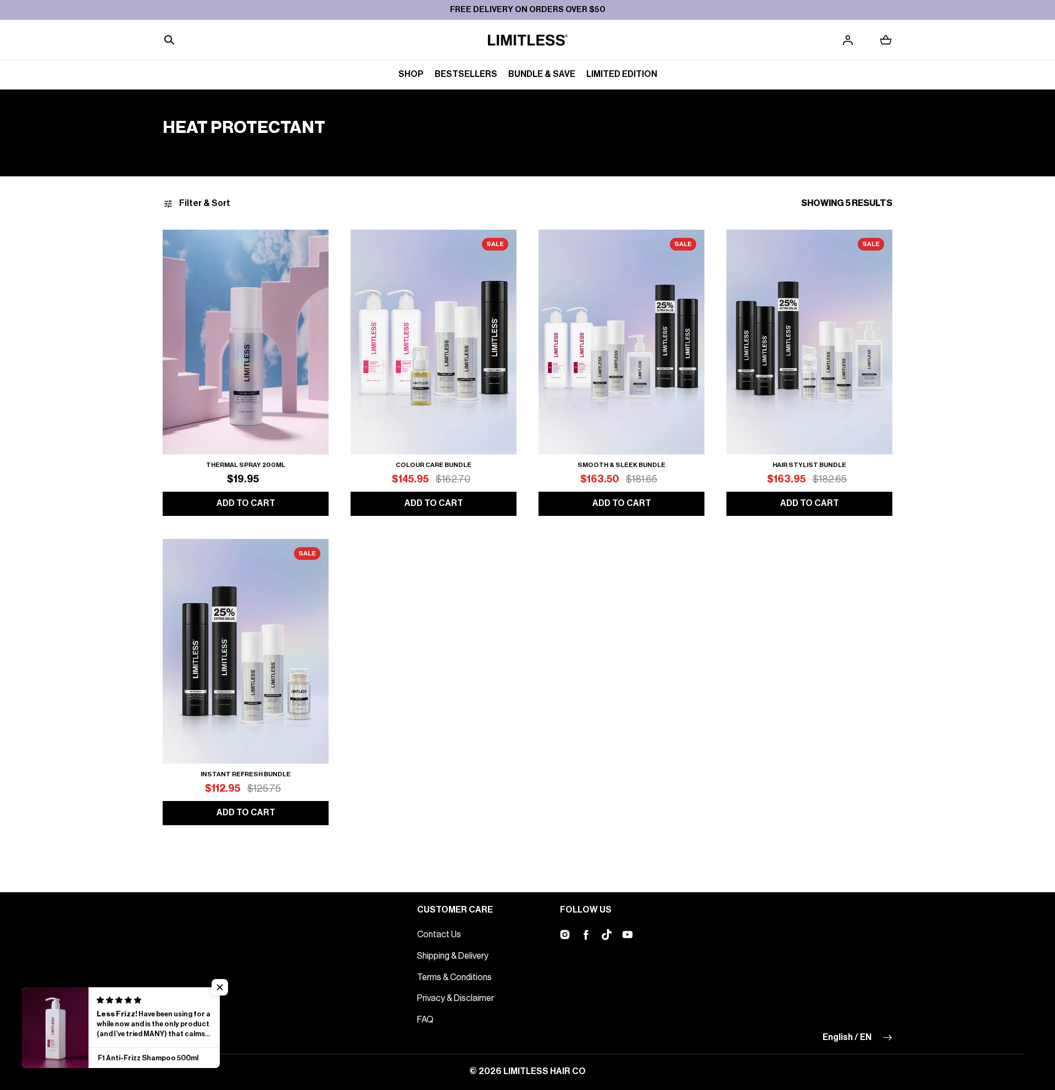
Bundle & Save (541, 74)
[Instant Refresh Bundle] (246, 651)
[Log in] (847, 40)
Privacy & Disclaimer (455, 998)
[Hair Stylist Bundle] (809, 342)
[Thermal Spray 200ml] (246, 342)
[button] (169, 40)
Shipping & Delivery (452, 956)
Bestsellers (466, 74)
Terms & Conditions (454, 977)
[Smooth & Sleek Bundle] (621, 342)
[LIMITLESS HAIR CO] (528, 40)
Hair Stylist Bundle (809, 464)
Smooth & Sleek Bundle (621, 464)
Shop (411, 74)
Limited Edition (621, 74)
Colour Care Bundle (433, 464)
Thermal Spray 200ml (245, 464)
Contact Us (439, 934)
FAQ (425, 1019)
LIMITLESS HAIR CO (544, 1071)
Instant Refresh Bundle (246, 774)
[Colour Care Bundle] (434, 342)
